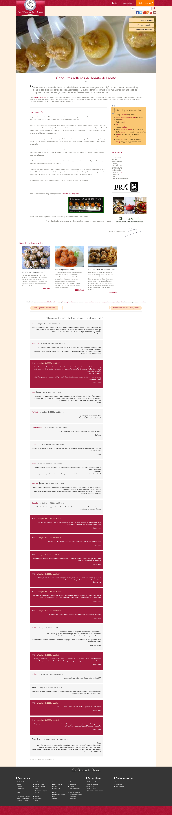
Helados (54, 786)
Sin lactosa (73, 798)
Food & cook (91, 786)
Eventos (19, 786)
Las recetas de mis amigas (95, 790)
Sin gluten (55, 798)
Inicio (114, 2)
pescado (115, 302)
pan (122, 139)
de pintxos (75, 194)
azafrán (124, 127)
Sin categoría (38, 798)
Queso (37, 796)
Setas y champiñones (23, 798)
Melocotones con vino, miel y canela (125, 308)
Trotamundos (37, 427)
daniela (35, 503)
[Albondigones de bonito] (69, 256)
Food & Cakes (91, 788)
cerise (34, 674)
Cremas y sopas (39, 784)
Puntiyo (35, 412)
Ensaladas (73, 784)
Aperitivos (37, 782)
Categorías (127, 2)
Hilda (34, 628)
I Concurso (67, 194)
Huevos (72, 786)
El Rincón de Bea (92, 782)
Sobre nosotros (119, 786)
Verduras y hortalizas (144, 29)
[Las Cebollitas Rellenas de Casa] (102, 256)
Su (33, 324)
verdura (121, 302)
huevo (119, 134)
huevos (120, 137)
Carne (19, 784)
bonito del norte (126, 129)
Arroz (53, 782)
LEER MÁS (46, 288)
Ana (33, 363)
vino (122, 120)
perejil (118, 142)
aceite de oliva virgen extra (126, 117)
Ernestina (36, 444)
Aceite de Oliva (147, 20)
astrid (34, 464)
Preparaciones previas (23, 796)
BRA (120, 172)
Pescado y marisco (145, 25)
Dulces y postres (57, 784)
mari (33, 392)
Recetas (117, 782)
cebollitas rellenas (39, 97)
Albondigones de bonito (65, 269)
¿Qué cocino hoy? (145, 2)
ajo (124, 122)
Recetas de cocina (92, 784)
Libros (36, 788)
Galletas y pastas (40, 786)
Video (36, 800)
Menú (18, 792)
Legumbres (20, 788)
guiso (102, 302)
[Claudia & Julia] (129, 223)
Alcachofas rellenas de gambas (34, 272)
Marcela (35, 483)
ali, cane (35, 343)
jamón (123, 132)
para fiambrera (108, 302)
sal (117, 124)
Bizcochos (73, 782)
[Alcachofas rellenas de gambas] (36, 257)
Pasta (54, 792)
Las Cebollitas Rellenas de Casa (101, 269)
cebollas (124, 115)
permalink (142, 302)
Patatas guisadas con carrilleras (44, 308)
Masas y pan (56, 788)
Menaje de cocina (75, 788)
